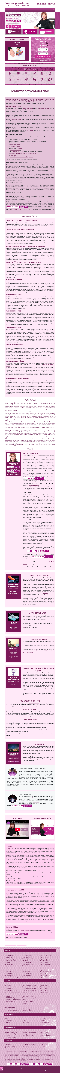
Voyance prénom (26, 975)
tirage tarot (13, 155)
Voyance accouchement (28, 970)
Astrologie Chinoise (27, 1035)
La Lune (24, 1024)
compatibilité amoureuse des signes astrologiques (23, 153)
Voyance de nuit (9, 971)
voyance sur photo (15, 150)
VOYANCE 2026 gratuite (11, 998)
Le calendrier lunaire (45, 1022)
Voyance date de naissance (29, 977)
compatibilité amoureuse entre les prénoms (21, 157)
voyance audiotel (30, 797)
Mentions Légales (13, 1067)
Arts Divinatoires (9, 1018)
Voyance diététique (45, 977)
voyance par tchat (15, 146)
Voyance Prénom (12, 44)
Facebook (19, 148)
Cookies (19, 1067)
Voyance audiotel (9, 945)
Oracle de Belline (44, 1044)
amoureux (45, 593)
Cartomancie (8, 1044)
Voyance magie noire (45, 971)
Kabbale (24, 1020)
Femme (44, 43)
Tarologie (42, 1046)
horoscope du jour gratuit (34, 703)
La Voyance (8, 985)
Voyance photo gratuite (28, 986)
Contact (49, 1067)
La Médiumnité (9, 1020)
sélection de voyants (16, 119)
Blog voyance (51, 4)
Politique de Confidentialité (41, 1067)
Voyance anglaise (44, 959)
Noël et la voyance (10, 1001)
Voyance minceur (44, 975)
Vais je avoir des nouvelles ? (12, 1010)
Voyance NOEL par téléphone (13, 999)
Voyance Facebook (10, 970)
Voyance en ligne (9, 988)
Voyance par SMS (44, 986)
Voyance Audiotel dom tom (12, 992)
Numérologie (8, 1022)
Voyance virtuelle (44, 957)
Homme (43, 45)
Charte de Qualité (30, 1067)
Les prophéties (44, 1018)
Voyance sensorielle (10, 960)
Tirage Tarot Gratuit (10, 1047)
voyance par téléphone (28, 108)
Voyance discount (44, 973)
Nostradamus (8, 996)
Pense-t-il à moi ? (27, 1010)
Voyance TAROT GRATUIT (29, 990)
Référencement (41, 1070)
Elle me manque (26, 1009)
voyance (9, 848)
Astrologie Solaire (44, 1032)
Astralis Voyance (29, 130)
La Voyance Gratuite (10, 986)
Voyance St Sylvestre (28, 996)
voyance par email (15, 144)
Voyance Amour (16, 32)
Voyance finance (44, 992)
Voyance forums (26, 957)
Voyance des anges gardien (29, 998)
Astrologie (7, 1035)
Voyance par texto (27, 962)
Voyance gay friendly (45, 955)
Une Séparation (9, 1009)
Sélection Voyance (27, 992)
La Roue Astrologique (10, 1037)
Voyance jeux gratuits (28, 959)
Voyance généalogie (10, 975)
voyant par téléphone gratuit (16, 932)
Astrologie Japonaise (45, 1035)
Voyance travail (44, 990)
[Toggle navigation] (53, 10)
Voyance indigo (26, 971)
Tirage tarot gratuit (21, 44)
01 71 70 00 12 (18, 209)
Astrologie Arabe (26, 1034)
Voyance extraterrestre (46, 970)
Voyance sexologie (10, 959)
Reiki (23, 999)
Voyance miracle (26, 960)
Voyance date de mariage (11, 977)
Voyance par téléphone (24, 930)
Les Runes (43, 1020)
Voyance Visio (9, 964)
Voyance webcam (27, 955)
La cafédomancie (9, 1024)
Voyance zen (8, 962)
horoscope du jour (16, 151)
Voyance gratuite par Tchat (29, 985)
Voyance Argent (32, 32)
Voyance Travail (49, 32)
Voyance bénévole (45, 960)
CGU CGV (24, 1067)
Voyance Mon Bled (45, 964)
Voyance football (44, 962)
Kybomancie (25, 1022)
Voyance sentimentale (20, 945)
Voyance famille (44, 985)
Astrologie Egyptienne (45, 1034)
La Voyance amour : (10, 1007)
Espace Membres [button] (41, 4)
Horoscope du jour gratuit (29, 1032)
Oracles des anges (27, 1047)
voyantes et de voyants (44, 108)
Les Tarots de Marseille (11, 1046)
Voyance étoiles (9, 973)
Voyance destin (44, 988)
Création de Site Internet (31, 1070)
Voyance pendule (27, 973)
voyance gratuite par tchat (34, 642)
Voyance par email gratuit (29, 988)
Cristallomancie (26, 1018)
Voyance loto (8, 966)
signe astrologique (39, 705)
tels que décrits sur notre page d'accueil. (38, 651)
